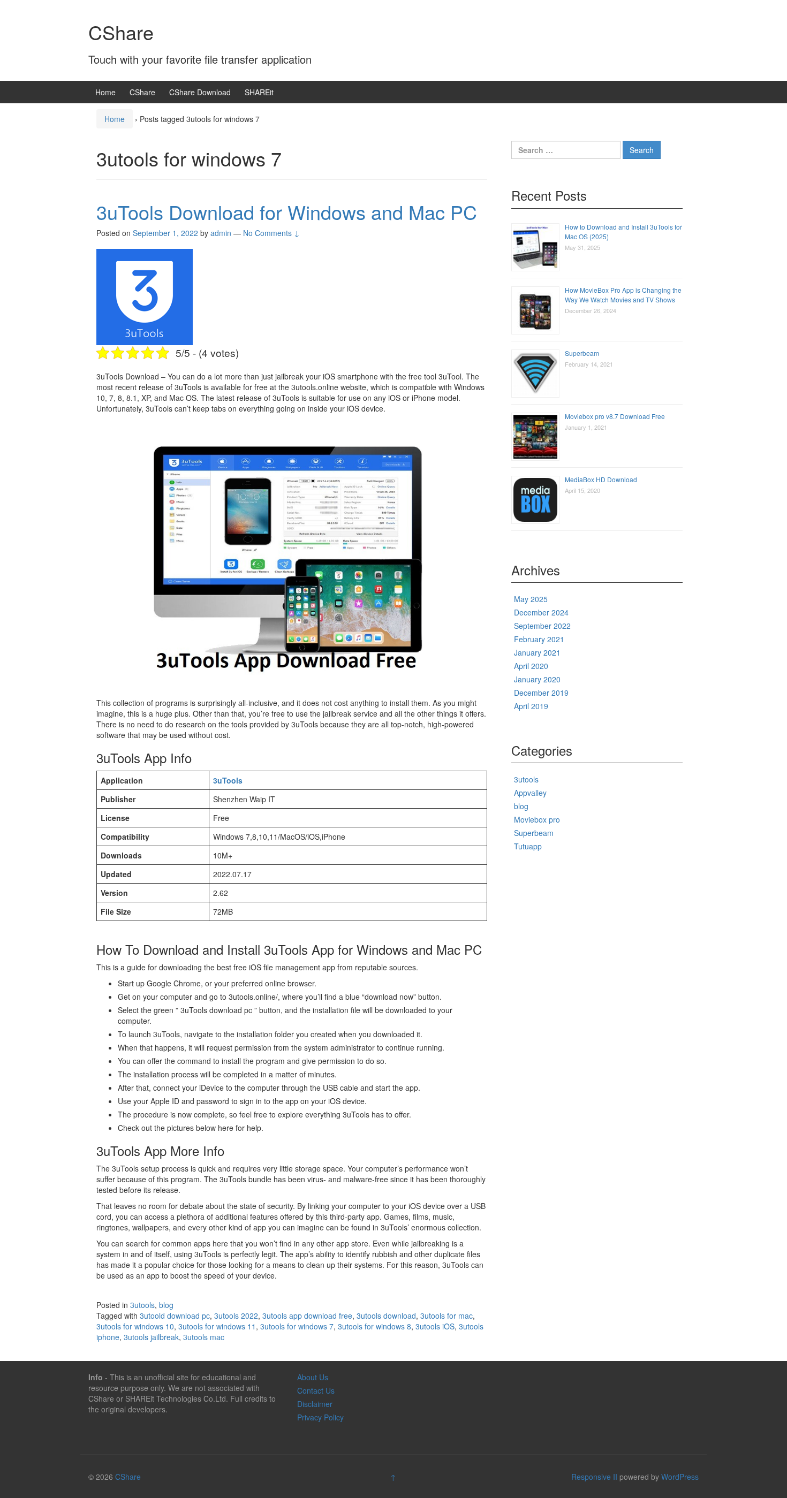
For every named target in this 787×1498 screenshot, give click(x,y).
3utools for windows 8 (374, 1326)
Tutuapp (528, 846)
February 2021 (539, 639)
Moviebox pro (537, 819)
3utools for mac (446, 1315)
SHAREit (259, 92)
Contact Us (316, 1390)
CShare (121, 31)
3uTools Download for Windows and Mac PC (286, 211)
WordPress (680, 1476)
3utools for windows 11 (217, 1326)
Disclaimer (314, 1403)
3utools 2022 (236, 1315)
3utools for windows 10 (135, 1326)
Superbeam (582, 353)
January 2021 (537, 652)
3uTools (228, 780)
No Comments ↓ (271, 232)
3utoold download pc (175, 1315)
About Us (312, 1377)
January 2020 (537, 679)
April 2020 (531, 665)
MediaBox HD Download (601, 479)
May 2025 (531, 599)
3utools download (386, 1315)
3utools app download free (307, 1315)
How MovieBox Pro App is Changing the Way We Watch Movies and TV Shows (623, 294)
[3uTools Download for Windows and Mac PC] (144, 296)
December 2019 (541, 692)
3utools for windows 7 (297, 1326)
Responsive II (594, 1476)
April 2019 (531, 706)
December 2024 (541, 612)
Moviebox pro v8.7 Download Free (615, 416)
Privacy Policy (320, 1417)
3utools (142, 1304)
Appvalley (530, 792)
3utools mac (203, 1337)
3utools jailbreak (151, 1337)
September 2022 (542, 625)
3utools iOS (435, 1326)
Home (105, 92)
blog (166, 1304)
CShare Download (200, 92)
